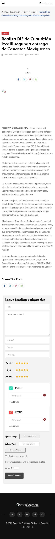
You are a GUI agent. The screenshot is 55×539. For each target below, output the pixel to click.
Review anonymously (18, 456)
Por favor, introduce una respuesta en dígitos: (25, 462)
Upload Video (10, 444)
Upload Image (11, 437)
